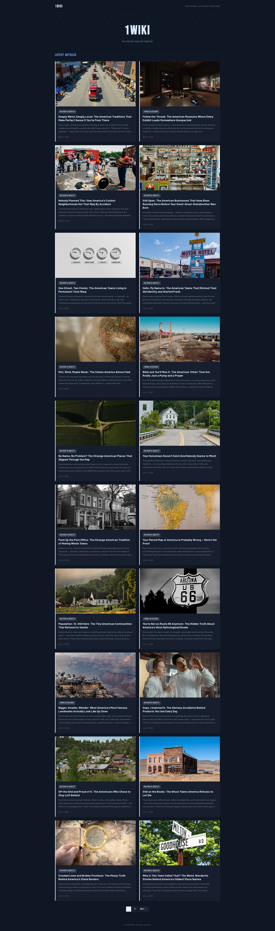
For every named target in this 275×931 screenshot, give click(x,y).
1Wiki (59, 6)
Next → (144, 909)
